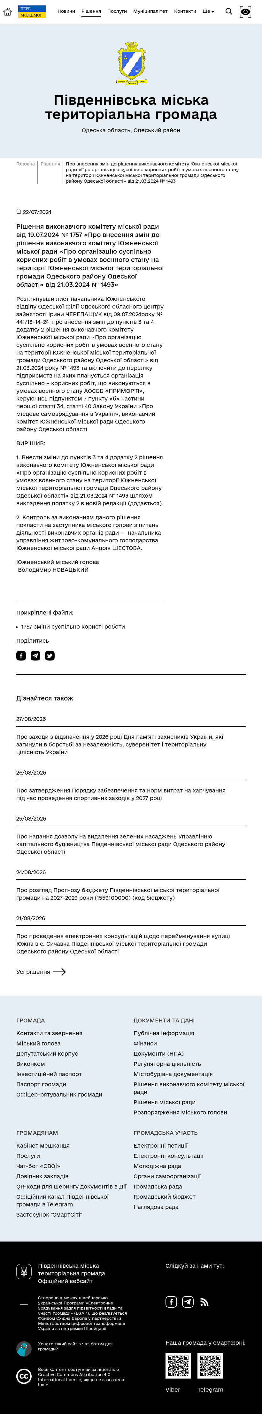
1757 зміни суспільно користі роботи (73, 626)
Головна (25, 163)
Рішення (50, 163)
